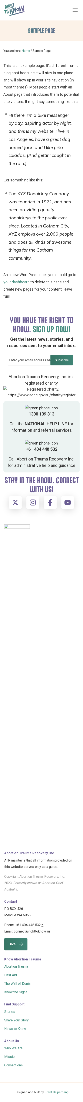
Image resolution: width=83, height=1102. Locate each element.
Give (12, 944)
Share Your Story (16, 1020)
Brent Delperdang (57, 1092)
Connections (13, 1065)
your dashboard (16, 282)
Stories (9, 1012)
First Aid (10, 975)
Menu (76, 10)
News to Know (15, 1029)
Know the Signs (15, 992)
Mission (10, 1057)
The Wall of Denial (17, 984)
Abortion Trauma (16, 966)
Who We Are (13, 1048)
